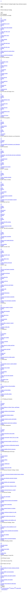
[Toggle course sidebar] (2, 7)
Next (6, 589)
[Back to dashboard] (1, 1)
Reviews (12, 588)
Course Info (18, 588)
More (3, 586)
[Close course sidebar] (2, 13)
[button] (14, 16)
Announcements (5, 588)
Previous (3, 589)
